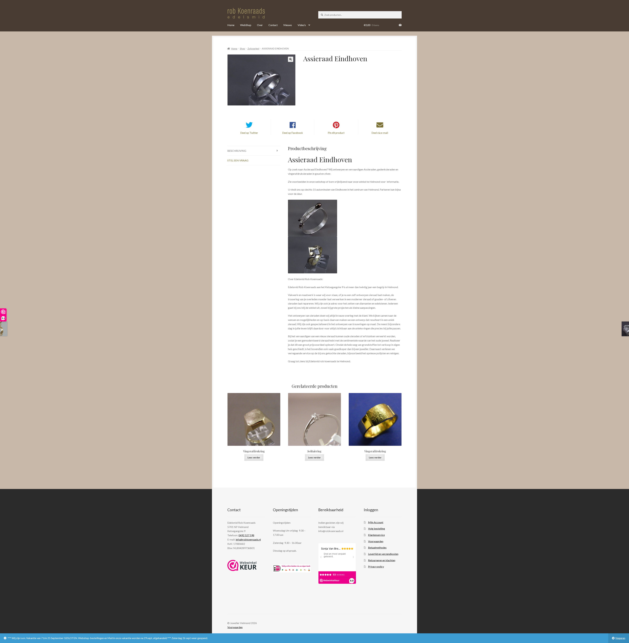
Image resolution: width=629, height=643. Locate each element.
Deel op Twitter (249, 132)
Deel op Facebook (292, 132)
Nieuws (287, 25)
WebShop (245, 25)
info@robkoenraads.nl (248, 539)
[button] (290, 59)
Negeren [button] (620, 638)
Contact (273, 25)
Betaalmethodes (377, 547)
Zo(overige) (253, 48)
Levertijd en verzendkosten (383, 553)
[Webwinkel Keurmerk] (242, 565)
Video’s (302, 25)
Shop (242, 48)
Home (230, 25)
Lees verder (254, 457)
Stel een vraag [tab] (237, 160)
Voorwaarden (375, 541)
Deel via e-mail (380, 132)
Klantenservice (376, 534)
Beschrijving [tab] (236, 150)
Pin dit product (336, 132)
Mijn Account (375, 522)
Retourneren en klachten (381, 560)
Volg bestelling (376, 528)
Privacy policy (376, 566)
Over (260, 25)
